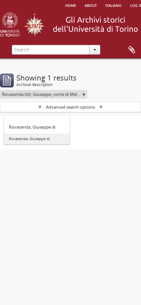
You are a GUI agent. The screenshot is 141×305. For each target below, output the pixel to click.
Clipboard (132, 50)
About (91, 5)
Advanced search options (70, 107)
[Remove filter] (84, 94)
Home (70, 5)
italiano (113, 5)
